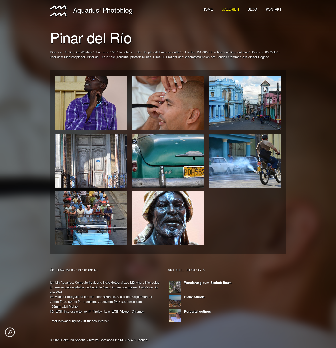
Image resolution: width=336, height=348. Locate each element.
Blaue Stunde (194, 297)
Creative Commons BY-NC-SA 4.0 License (117, 339)
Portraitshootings (197, 311)
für (89, 320)
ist (78, 320)
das (94, 320)
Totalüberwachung (63, 320)
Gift (83, 320)
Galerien (230, 9)
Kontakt (274, 9)
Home (207, 9)
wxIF (87, 311)
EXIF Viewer (121, 311)
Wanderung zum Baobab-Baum (208, 282)
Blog (252, 9)
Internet (103, 320)
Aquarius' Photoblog (100, 10)
